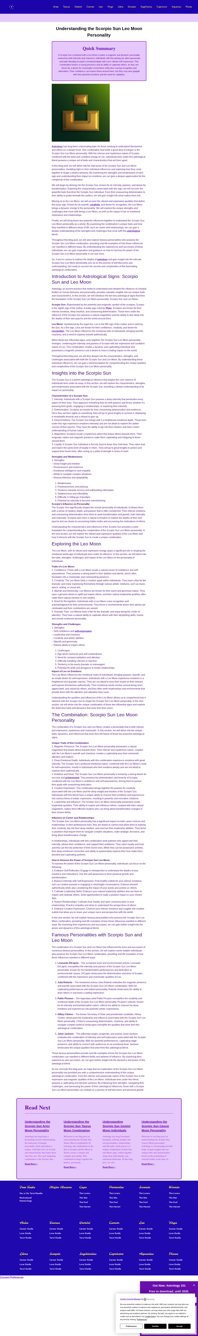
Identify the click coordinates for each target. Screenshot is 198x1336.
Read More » (31, 1164)
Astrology (57, 146)
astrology (102, 259)
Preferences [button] (142, 1320)
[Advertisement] (26, 43)
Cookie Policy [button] (150, 1316)
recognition (58, 331)
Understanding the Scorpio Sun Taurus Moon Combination (77, 1126)
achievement (72, 777)
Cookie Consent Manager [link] (130, 1299)
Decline (155, 1326)
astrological (133, 231)
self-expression (83, 631)
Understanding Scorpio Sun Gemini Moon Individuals (116, 1126)
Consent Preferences (11, 1277)
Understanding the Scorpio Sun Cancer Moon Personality (155, 1126)
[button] (194, 1285)
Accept (179, 1326)
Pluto (109, 308)
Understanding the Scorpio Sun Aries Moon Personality (37, 1126)
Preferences (131, 1326)
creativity (95, 204)
